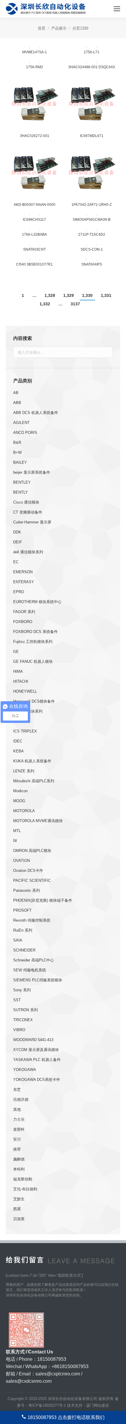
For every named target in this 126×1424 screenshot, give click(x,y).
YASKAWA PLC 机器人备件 (37, 1059)
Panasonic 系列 (26, 890)
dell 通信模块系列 (28, 552)
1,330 (87, 295)
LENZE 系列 (23, 771)
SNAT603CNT (34, 249)
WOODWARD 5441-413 (33, 1040)
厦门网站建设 (97, 1405)
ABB (17, 402)
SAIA (17, 940)
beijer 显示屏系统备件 (31, 472)
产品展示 (59, 28)
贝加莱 (19, 1219)
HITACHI (20, 681)
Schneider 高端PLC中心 (33, 960)
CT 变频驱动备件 (27, 512)
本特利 (19, 1169)
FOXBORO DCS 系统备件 (35, 631)
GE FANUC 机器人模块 (33, 661)
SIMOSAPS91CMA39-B (91, 220)
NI (15, 840)
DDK (17, 532)
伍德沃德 (20, 1099)
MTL (17, 831)
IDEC (17, 741)
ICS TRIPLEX (25, 731)
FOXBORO (22, 621)
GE (16, 651)
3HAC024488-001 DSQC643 (91, 67)
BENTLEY (22, 482)
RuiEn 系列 (22, 930)
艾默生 (19, 1199)
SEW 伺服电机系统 (29, 970)
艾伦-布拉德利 (25, 1189)
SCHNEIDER (24, 950)
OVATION (21, 860)
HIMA (18, 671)
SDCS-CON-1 (92, 249)
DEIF (17, 542)
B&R (17, 442)
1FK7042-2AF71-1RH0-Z (91, 205)
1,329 (68, 295)
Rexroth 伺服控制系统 (31, 920)
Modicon (20, 791)
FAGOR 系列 (24, 612)
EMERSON (23, 572)
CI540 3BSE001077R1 (34, 264)
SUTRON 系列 (25, 1010)
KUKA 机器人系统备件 (32, 761)
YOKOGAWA (24, 1069)
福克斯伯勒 (22, 1179)
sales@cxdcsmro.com (29, 1381)
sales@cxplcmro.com (57, 1373)
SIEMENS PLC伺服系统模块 (37, 980)
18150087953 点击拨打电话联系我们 (66, 1417)
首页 (41, 28)
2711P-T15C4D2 (91, 234)
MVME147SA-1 (34, 52)
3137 (75, 304)
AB (15, 393)
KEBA (18, 751)
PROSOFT (22, 910)
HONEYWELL (25, 691)
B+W (17, 452)
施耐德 (19, 1159)
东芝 (17, 1089)
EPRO (18, 592)
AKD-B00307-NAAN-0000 (34, 205)
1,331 (106, 295)
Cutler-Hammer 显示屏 (32, 522)
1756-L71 (91, 52)
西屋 (17, 1209)
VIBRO (19, 1030)
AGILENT (21, 422)
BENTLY (20, 492)
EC (15, 562)
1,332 (45, 304)
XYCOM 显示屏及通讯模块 (36, 1050)
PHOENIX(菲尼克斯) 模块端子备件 (42, 900)
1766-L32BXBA (34, 234)
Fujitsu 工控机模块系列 (32, 641)
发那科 (19, 1129)
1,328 (50, 295)
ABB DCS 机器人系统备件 (35, 412)
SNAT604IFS (91, 264)
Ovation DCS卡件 (28, 870)
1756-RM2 (34, 67)
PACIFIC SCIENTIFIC (32, 880)
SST (17, 1000)
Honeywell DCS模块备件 (34, 701)
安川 (17, 1139)
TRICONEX (23, 1020)
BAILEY (20, 462)
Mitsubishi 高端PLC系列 (33, 781)
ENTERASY (23, 582)
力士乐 (19, 1119)
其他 (17, 1109)
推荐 (17, 1149)
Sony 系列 (22, 990)
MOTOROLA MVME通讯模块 (38, 821)
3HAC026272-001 (34, 136)
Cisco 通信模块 (26, 502)
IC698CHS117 (34, 220)
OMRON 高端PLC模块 (32, 850)
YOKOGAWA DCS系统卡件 (36, 1079)
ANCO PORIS (25, 432)
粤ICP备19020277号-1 (47, 1405)
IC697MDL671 (91, 136)
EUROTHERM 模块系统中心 (37, 602)
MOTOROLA (24, 811)
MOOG (19, 801)
